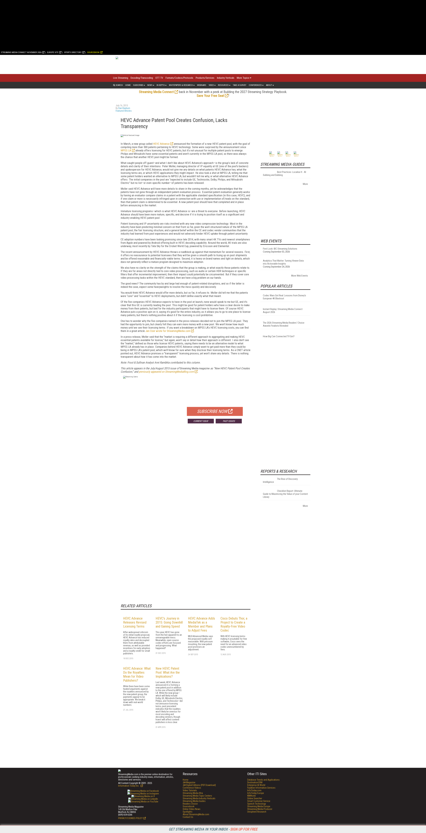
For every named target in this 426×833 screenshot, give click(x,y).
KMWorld (251, 795)
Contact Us (188, 817)
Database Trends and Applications (263, 779)
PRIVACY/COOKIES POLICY (130, 818)
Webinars (201, 85)
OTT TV (159, 77)
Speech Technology (256, 803)
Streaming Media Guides (194, 801)
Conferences (255, 85)
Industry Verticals (225, 77)
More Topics (243, 77)
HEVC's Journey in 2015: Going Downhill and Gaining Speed (169, 622)
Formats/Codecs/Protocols (179, 77)
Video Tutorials (190, 790)
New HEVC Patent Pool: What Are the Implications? (168, 672)
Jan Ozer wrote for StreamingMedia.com (167, 331)
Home (128, 85)
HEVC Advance (161, 143)
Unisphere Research (256, 811)
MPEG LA (126, 150)
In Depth (161, 85)
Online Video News (191, 809)
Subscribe (138, 85)
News (149, 85)
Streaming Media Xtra (193, 793)
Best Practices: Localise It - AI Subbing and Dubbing (284, 174)
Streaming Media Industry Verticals (199, 798)
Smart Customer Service (258, 801)
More (305, 184)
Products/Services (205, 77)
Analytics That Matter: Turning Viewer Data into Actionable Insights (283, 262)
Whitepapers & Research (181, 85)
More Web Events (299, 275)
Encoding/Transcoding (142, 77)
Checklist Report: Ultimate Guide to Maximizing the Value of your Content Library (285, 493)
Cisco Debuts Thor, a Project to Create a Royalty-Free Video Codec (233, 624)
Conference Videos (192, 787)
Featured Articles (124, 110)
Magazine (189, 782)
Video (211, 85)
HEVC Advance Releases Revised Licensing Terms (134, 622)
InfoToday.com (254, 790)
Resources (223, 85)
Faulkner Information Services (261, 787)
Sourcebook (93, 52)
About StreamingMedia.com (196, 814)
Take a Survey (239, 85)
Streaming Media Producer (259, 809)
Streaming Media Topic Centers (197, 795)
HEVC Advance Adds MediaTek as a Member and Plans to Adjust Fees (201, 624)
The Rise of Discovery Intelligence (280, 480)
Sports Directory (73, 52)
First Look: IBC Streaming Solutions (280, 248)
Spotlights (187, 811)
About (269, 85)
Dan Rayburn (124, 108)
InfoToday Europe (255, 793)
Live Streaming (120, 77)
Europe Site (52, 52)
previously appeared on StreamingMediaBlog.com (166, 371)
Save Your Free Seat (210, 96)
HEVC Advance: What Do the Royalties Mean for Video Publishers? (137, 674)
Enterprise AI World (256, 785)
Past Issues (229, 421)
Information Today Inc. (129, 785)
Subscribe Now (212, 411)
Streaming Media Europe (258, 806)
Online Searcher (254, 798)
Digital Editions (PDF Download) (199, 785)
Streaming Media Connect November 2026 (21, 52)
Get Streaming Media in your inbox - (213, 829)
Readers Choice (190, 803)
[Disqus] (185, 475)
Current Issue (200, 421)
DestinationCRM (254, 782)
